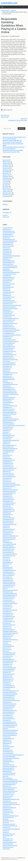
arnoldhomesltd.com (8, 349)
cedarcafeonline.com (8, 242)
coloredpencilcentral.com (9, 351)
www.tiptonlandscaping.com (10, 733)
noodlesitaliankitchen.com (9, 274)
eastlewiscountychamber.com (10, 489)
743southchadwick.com (9, 343)
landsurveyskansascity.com (10, 710)
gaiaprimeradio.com (8, 562)
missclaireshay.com (8, 227)
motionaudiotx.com (8, 835)
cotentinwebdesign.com (9, 320)
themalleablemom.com (8, 549)
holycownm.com (7, 608)
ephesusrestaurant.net (8, 768)
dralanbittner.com (7, 376)
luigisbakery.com (7, 740)
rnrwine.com (6, 822)
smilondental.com (7, 400)
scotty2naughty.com (8, 532)
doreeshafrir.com (7, 534)
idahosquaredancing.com (9, 364)
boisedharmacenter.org (9, 450)
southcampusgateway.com (9, 302)
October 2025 (6, 168)
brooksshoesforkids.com (9, 652)
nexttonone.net (6, 682)
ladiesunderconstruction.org (10, 323)
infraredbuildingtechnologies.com (11, 330)
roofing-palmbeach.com (9, 346)
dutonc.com (6, 565)
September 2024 (7, 178)
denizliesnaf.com (7, 638)
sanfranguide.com (7, 478)
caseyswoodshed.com (8, 634)
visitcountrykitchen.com (9, 573)
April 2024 (5, 186)
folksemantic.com (7, 367)
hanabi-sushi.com (7, 741)
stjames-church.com (8, 531)
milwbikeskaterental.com (9, 583)
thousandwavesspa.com (9, 616)
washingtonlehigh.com (8, 738)
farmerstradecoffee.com (9, 669)
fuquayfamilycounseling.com (10, 825)
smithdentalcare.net (8, 843)
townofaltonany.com (8, 587)
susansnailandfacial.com (9, 687)
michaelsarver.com (7, 407)
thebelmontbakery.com (8, 262)
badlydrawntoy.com (8, 677)
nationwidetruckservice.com (10, 610)
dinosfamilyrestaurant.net (9, 328)
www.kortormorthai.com (9, 705)
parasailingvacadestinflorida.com (11, 804)
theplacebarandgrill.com (9, 624)
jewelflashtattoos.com (8, 279)
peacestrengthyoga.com (9, 699)
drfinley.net (5, 819)
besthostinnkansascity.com (10, 842)
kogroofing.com (7, 293)
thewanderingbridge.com (9, 547)
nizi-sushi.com (6, 559)
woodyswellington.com (9, 769)
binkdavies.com (7, 506)
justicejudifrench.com (8, 545)
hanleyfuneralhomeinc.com (9, 391)
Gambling (9, 109)
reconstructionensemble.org (10, 603)
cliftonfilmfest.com (7, 353)
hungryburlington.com (8, 552)
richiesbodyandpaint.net (9, 232)
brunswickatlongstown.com (10, 554)
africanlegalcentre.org (8, 519)
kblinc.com (5, 381)
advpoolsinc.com (7, 628)
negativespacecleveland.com (10, 590)
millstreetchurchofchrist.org (10, 802)
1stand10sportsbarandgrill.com (10, 394)
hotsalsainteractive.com (9, 239)
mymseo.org (6, 830)
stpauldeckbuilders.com (9, 712)
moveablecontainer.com (9, 315)
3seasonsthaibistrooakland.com (11, 440)
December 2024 (7, 176)
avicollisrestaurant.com (9, 621)
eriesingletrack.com (8, 382)
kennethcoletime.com (8, 550)
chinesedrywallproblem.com (10, 595)
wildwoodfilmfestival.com (9, 307)
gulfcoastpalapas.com (8, 659)
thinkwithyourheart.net (8, 358)
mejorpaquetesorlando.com (10, 392)
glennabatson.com (7, 496)
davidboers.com (7, 672)
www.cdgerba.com (7, 778)
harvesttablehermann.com (9, 331)
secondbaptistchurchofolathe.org (11, 829)
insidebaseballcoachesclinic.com (11, 799)
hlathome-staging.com (8, 410)
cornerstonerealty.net (8, 753)
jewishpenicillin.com (8, 422)
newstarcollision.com (8, 402)
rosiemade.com (7, 386)
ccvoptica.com (6, 736)
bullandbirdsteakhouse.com (10, 723)
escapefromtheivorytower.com (10, 341)
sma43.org (5, 728)
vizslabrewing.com (7, 374)
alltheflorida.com (7, 797)
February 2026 (6, 161)
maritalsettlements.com (9, 582)
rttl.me (4, 837)
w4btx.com (5, 395)
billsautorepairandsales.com (10, 787)
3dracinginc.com (7, 481)
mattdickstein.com (7, 675)
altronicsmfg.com (7, 252)
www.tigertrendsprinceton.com (11, 690)
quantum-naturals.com (8, 789)
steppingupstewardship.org (10, 735)
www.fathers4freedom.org (9, 692)
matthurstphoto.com (8, 796)
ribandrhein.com (7, 430)
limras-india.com (7, 229)
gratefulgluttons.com (8, 463)
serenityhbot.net (7, 684)
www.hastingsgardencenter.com (11, 758)
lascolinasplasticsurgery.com (10, 725)
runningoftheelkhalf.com (9, 695)
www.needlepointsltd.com (9, 722)
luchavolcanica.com (8, 606)
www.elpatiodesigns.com (9, 773)
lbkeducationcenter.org (9, 435)
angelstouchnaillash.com (9, 397)
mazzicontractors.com (8, 764)
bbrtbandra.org (7, 282)
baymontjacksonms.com (9, 585)
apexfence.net (6, 848)
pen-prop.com (6, 689)
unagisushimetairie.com (9, 277)
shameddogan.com (7, 664)
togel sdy (5, 215)
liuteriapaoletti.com (8, 591)
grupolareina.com (7, 316)
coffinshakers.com (7, 542)
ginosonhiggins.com (8, 578)
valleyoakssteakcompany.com (10, 633)
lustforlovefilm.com (8, 514)
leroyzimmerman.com (8, 817)
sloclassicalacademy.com (9, 493)
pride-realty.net (7, 806)
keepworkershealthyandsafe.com (11, 272)
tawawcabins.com (7, 366)
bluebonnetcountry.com (9, 283)
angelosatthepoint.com (8, 629)
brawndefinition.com (8, 501)
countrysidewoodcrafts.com (10, 265)
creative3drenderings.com (9, 667)
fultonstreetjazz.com (8, 311)
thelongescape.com (8, 567)
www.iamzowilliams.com (9, 756)
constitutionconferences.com (10, 639)
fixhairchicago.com (7, 636)
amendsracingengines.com (9, 703)
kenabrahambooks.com (9, 509)
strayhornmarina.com (8, 498)
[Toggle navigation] (2, 7)
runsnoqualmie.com (8, 715)
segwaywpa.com (7, 657)
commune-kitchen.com (8, 511)
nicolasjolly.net (6, 516)
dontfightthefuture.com (9, 348)
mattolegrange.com (8, 568)
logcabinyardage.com (8, 671)
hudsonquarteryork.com (9, 774)
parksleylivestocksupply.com (10, 448)
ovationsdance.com (8, 428)
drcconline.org (6, 623)
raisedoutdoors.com (8, 356)
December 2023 (7, 193)
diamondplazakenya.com (9, 784)
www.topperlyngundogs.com (10, 694)
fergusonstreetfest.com (9, 792)
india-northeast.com (8, 344)
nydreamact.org (7, 275)
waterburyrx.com (7, 626)
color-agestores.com (8, 451)
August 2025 (6, 171)
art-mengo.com (7, 560)
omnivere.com (6, 247)
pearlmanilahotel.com (8, 287)
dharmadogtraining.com (9, 834)
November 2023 (7, 194)
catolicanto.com (7, 433)
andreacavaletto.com (8, 447)
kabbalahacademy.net (8, 399)
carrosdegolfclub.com (8, 333)
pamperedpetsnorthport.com (10, 384)
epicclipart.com (7, 285)
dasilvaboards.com (7, 494)
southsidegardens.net (8, 761)
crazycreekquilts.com (8, 504)
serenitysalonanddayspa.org (10, 241)
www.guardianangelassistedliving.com (12, 781)
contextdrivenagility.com (9, 539)
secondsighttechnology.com (10, 405)
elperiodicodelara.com (8, 231)
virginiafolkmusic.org (8, 427)
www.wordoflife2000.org (9, 363)
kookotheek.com (7, 298)
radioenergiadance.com (9, 297)
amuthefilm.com (7, 512)
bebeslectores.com (7, 325)
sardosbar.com (6, 369)
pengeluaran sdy (7, 212)
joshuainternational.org (8, 685)
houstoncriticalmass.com (9, 483)
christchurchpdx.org (8, 507)
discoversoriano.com (8, 473)
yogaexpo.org (6, 443)
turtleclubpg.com (7, 611)
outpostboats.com (7, 458)
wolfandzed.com (7, 743)
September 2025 (7, 170)
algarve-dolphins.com (8, 575)
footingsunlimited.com (8, 713)
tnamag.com (6, 651)
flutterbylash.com (7, 809)
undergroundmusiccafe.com (10, 845)
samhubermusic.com (8, 847)
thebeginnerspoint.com (8, 475)
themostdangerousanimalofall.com (11, 484)
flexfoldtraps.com (7, 702)
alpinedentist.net (7, 295)
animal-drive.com (7, 649)
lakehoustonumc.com (8, 679)
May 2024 (5, 184)
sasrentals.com (6, 404)
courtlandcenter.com (8, 618)
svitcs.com (5, 643)
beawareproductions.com (9, 537)
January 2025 (6, 174)
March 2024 (6, 188)
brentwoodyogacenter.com (10, 731)
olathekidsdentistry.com (9, 389)
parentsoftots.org (7, 666)
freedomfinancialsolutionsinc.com (11, 700)
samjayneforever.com (8, 794)
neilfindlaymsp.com (8, 619)
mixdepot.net (6, 748)
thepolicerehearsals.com (9, 486)
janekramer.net (6, 557)
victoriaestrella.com (8, 615)
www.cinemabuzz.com (8, 746)
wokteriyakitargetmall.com (9, 412)
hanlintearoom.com (8, 811)
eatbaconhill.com (7, 254)
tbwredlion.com (7, 786)
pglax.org (5, 588)
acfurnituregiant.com (8, 244)
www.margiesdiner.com (9, 718)
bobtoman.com (6, 290)
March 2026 (6, 160)
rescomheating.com (8, 839)
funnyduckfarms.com (8, 812)
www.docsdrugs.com (8, 717)
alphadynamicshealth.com (9, 807)
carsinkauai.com (7, 801)
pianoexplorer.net (7, 759)
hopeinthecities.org (8, 461)
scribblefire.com (7, 442)
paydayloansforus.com (8, 260)
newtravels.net (6, 259)
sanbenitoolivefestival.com (9, 468)
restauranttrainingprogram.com (11, 419)
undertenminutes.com (8, 246)
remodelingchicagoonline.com (10, 730)
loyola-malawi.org (7, 455)
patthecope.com (7, 641)
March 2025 (6, 173)
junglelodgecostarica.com (9, 570)
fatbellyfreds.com (7, 771)
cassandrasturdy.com (8, 466)
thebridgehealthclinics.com (9, 661)
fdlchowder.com (7, 720)
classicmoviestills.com (8, 470)
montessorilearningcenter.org (10, 791)
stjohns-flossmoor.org (8, 598)
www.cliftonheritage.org (9, 727)
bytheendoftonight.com (9, 460)
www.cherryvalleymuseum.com (11, 318)
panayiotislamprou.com (9, 300)
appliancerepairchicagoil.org (10, 267)
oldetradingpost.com (8, 321)
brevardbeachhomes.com (9, 339)
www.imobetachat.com (8, 674)
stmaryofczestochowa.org (9, 544)
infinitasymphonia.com (8, 517)
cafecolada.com (7, 471)
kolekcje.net (6, 432)
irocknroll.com (6, 361)
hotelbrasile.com (7, 310)
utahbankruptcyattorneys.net (10, 359)
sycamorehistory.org (8, 751)
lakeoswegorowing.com (9, 824)
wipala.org (5, 453)
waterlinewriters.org (8, 662)
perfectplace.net (7, 438)
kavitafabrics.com (7, 605)
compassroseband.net (8, 646)
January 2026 (6, 163)
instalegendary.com (8, 270)
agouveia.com (6, 827)
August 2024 (6, 179)
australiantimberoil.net (8, 326)
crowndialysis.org (7, 417)
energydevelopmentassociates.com (12, 335)
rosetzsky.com (6, 526)
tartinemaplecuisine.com (9, 555)
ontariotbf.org (6, 269)
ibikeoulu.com (6, 540)
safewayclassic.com (8, 264)
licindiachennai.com (8, 234)
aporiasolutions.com (8, 656)
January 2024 (6, 191)
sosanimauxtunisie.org (8, 292)
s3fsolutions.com (7, 338)
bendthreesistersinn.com (9, 596)
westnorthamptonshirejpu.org (10, 308)
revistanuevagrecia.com (9, 529)
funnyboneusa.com (7, 600)
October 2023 (6, 196)
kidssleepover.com (7, 257)
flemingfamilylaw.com (8, 820)
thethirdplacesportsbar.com (10, 766)
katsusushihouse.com (8, 521)
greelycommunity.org (8, 522)
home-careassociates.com (9, 445)
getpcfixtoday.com (7, 280)
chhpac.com (6, 832)
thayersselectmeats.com (9, 654)
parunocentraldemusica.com (10, 779)
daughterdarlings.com (8, 236)
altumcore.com (6, 647)
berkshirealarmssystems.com (10, 372)
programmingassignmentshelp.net (11, 255)
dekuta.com (6, 745)
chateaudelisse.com (8, 303)
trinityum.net (6, 763)
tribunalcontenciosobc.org (9, 491)
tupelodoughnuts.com (8, 387)
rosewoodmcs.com (7, 750)
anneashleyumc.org (8, 708)
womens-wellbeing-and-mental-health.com (14, 425)
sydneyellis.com (9, 2)
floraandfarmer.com (8, 336)
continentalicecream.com (9, 503)
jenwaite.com (6, 814)
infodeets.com (6, 237)
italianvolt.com (6, 371)
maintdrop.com (6, 288)
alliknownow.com (7, 488)
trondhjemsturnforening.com (10, 783)
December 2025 (7, 165)
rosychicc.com (6, 456)
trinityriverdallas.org (8, 437)
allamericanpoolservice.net (9, 420)
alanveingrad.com (7, 577)
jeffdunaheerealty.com (8, 697)
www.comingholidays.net (9, 476)
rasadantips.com (7, 249)
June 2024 (5, 183)
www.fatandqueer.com (8, 707)
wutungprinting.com (8, 580)
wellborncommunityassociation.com (12, 305)
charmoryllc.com (7, 479)
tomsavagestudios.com (9, 423)
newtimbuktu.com (7, 251)
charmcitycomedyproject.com (10, 535)
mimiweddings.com (8, 840)
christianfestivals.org (8, 572)
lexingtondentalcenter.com (9, 414)
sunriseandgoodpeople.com (10, 593)
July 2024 (5, 181)
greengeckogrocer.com (9, 409)
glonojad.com (6, 527)
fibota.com (5, 776)
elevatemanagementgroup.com (11, 815)
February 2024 (6, 189)
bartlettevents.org (7, 313)
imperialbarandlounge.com (9, 354)
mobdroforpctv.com (8, 465)
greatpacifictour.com (8, 613)
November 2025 (7, 166)
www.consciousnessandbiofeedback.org (13, 755)
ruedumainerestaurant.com (9, 524)
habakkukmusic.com (8, 680)
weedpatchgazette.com (9, 379)
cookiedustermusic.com (9, 601)
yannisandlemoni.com (8, 377)
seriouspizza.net (7, 644)
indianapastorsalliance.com (10, 631)
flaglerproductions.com (9, 499)
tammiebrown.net (7, 563)
